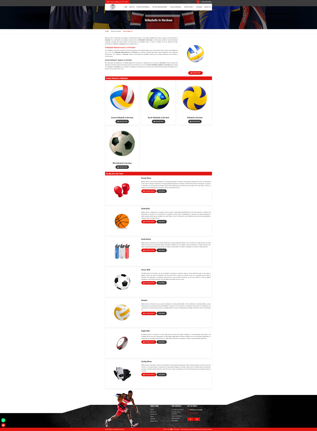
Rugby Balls (145, 331)
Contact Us (207, 7)
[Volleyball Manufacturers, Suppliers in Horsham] (195, 98)
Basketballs (145, 208)
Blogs (152, 416)
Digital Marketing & (195, 429)
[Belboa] (113, 7)
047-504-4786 (206, 2)
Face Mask (199, 7)
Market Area (154, 421)
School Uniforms (175, 7)
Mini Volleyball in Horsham (122, 163)
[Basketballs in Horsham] (122, 221)
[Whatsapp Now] (3, 420)
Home (125, 7)
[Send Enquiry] (3, 425)
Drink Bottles (146, 239)
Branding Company (206, 429)
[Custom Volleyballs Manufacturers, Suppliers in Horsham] (122, 98)
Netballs (144, 300)
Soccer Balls (145, 270)
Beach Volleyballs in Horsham (158, 117)
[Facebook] (190, 419)
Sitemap (152, 418)
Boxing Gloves (146, 178)
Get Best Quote (149, 191)
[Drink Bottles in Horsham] (122, 251)
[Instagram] (197, 419)
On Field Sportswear (142, 7)
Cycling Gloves (146, 361)
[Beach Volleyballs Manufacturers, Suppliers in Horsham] (158, 98)
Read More (161, 191)
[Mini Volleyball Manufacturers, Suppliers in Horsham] (122, 143)
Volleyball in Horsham (195, 117)
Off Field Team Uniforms (159, 7)
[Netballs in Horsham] (122, 312)
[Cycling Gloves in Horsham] (122, 374)
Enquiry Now (123, 121)
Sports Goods (188, 7)
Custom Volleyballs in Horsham (122, 117)
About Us (131, 7)
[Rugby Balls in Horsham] (122, 343)
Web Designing (185, 429)
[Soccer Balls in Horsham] (122, 282)
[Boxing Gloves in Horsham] (122, 190)
